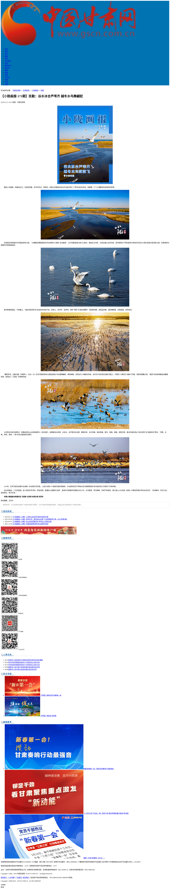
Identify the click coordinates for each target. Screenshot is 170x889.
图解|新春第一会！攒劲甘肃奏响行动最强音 (98, 769)
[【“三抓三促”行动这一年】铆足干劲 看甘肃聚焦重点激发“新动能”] (44, 813)
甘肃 (6, 51)
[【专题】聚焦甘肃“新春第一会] (22, 695)
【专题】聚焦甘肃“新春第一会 (50, 695)
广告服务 (19, 877)
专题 (6, 84)
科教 (6, 75)
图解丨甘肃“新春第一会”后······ (94, 858)
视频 (6, 58)
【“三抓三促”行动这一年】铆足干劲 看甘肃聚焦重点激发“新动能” (106, 813)
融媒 (6, 56)
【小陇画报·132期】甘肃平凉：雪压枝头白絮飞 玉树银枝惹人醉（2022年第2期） (40, 519)
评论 (6, 54)
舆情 (6, 70)
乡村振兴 (8, 61)
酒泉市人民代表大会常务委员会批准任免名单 (24, 667)
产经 (6, 82)
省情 (6, 72)
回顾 (42, 90)
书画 (6, 79)
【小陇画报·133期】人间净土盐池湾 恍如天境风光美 (30, 517)
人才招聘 (11, 877)
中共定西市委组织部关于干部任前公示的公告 (24, 665)
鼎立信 (7, 68)
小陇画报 (35, 90)
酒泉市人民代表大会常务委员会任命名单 (22, 669)
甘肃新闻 (26, 90)
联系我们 (26, 877)
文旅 (6, 63)
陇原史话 (8, 65)
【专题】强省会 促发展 (48, 716)
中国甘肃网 (16, 90)
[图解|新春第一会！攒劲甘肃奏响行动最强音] (44, 769)
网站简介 (4, 877)
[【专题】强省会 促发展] (22, 716)
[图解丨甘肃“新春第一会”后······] (44, 858)
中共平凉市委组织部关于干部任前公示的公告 (24, 662)
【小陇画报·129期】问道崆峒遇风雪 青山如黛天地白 (30, 524)
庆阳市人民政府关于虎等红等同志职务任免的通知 (25, 660)
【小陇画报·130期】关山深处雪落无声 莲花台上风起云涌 (31, 521)
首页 (6, 49)
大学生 (7, 77)
